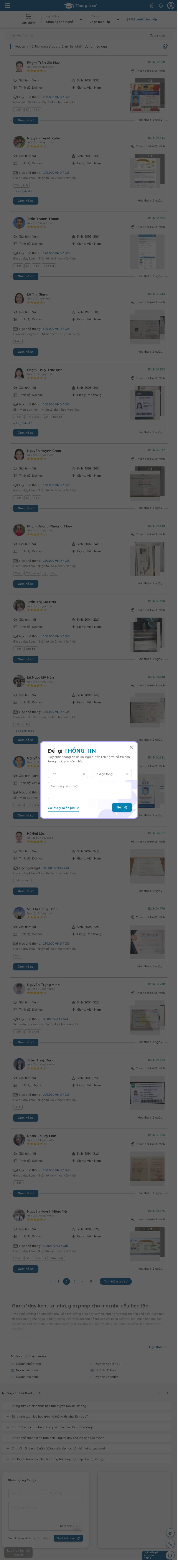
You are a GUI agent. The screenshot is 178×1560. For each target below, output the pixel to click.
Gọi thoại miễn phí (60, 808)
